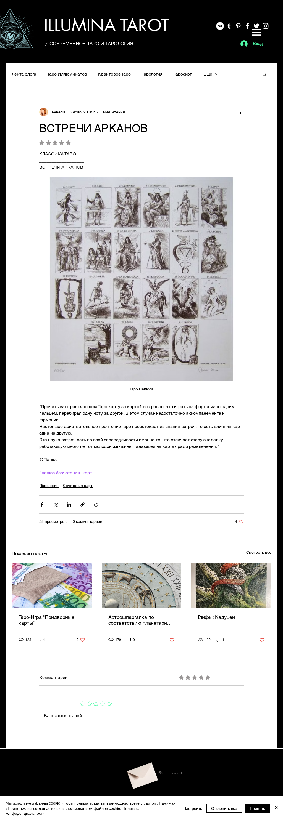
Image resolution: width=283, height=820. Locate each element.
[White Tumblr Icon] (229, 26)
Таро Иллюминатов (67, 74)
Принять (257, 808)
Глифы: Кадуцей (216, 617)
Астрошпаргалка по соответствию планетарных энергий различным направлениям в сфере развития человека (140, 620)
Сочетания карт (78, 485)
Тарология (152, 74)
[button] (256, 32)
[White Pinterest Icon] (238, 26)
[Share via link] (82, 504)
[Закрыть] (276, 808)
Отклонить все (224, 808)
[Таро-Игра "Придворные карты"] (52, 585)
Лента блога (24, 74)
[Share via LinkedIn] (69, 504)
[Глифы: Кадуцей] (231, 585)
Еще (207, 74)
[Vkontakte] (220, 26)
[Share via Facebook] (41, 504)
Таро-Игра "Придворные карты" (46, 620)
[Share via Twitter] (55, 504)
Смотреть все (258, 552)
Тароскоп (183, 74)
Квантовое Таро (114, 74)
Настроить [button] (192, 808)
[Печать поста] (96, 504)
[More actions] (240, 112)
